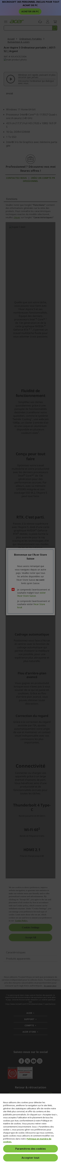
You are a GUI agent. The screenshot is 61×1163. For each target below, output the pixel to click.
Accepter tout (30, 1157)
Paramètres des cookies (30, 1148)
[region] (30, 1128)
